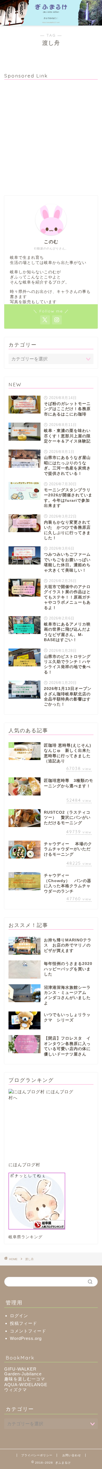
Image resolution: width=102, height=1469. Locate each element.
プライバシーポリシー (36, 1455)
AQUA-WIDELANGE (25, 1384)
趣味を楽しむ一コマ (24, 1378)
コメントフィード (28, 1331)
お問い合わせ (71, 1455)
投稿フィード (23, 1323)
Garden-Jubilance (23, 1373)
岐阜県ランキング (25, 1237)
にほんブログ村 (24, 1164)
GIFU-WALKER (20, 1369)
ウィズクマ (15, 1389)
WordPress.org (26, 1338)
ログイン (19, 1315)
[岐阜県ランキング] (51, 1201)
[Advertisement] (51, 135)
